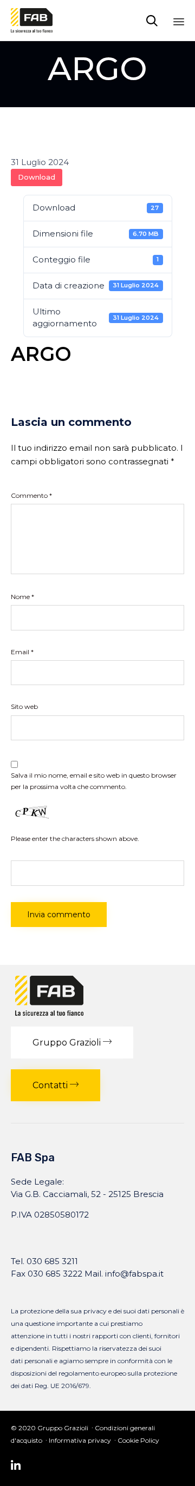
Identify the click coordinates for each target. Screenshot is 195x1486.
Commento (31, 495)
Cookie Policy (138, 1440)
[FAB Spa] (32, 20)
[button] (72, 1042)
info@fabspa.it (134, 1273)
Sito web (24, 706)
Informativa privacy (80, 1440)
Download (36, 177)
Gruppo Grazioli (62, 1428)
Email (22, 652)
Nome (22, 597)
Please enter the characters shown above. (75, 838)
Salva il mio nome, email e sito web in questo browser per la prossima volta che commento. (94, 780)
